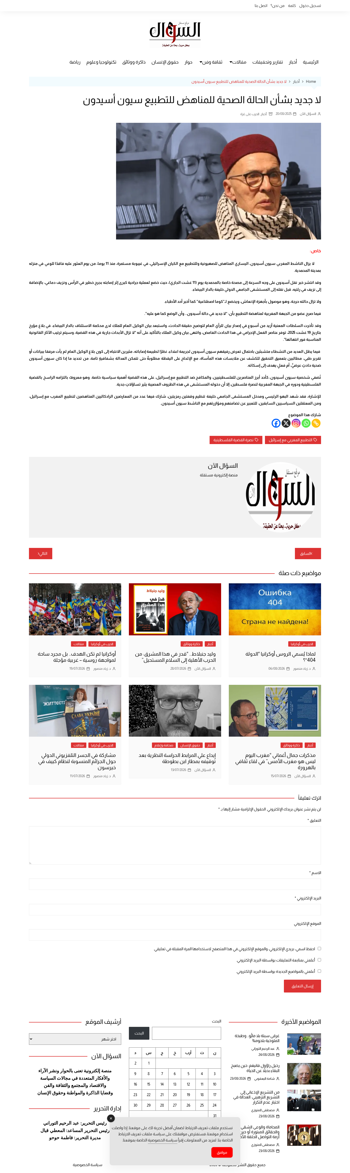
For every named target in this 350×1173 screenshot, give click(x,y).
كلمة (292, 5)
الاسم (315, 872)
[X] (286, 423)
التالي (43, 553)
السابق (305, 553)
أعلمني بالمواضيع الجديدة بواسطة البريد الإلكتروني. (275, 971)
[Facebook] (276, 423)
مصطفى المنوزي (263, 1110)
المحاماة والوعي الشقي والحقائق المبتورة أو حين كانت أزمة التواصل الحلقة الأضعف (255, 1132)
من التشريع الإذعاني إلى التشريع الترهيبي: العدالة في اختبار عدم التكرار (256, 1097)
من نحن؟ (278, 5)
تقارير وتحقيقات (267, 62)
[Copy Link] (316, 423)
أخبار (293, 62)
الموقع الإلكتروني (307, 923)
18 (202, 1094)
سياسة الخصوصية (87, 1164)
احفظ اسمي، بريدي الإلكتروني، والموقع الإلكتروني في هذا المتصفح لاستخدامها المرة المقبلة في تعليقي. (234, 949)
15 (148, 1084)
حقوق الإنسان (165, 62)
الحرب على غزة (249, 114)
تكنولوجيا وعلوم (101, 62)
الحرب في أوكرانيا (302, 644)
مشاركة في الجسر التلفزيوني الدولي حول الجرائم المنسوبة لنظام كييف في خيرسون (77, 761)
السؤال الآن (308, 114)
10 (214, 1084)
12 (188, 1084)
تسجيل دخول (310, 5)
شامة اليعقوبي (264, 1078)
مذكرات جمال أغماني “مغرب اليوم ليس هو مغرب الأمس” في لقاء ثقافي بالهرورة (275, 761)
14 (162, 1084)
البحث (216, 1021)
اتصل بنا (261, 5)
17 (214, 1094)
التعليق (314, 820)
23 (135, 1094)
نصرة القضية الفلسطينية (233, 440)
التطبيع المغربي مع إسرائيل (290, 440)
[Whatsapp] (306, 423)
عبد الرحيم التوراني (263, 1048)
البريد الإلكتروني (308, 898)
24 (215, 1105)
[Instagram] (296, 423)
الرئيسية (310, 62)
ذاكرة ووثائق (134, 62)
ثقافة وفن (212, 62)
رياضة (74, 62)
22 (148, 1094)
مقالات (239, 62)
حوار (188, 62)
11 (202, 1084)
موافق (222, 1152)
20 (175, 1094)
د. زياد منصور (302, 668)
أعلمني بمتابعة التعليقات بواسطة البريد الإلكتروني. (275, 960)
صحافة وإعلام (164, 745)
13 (174, 1084)
